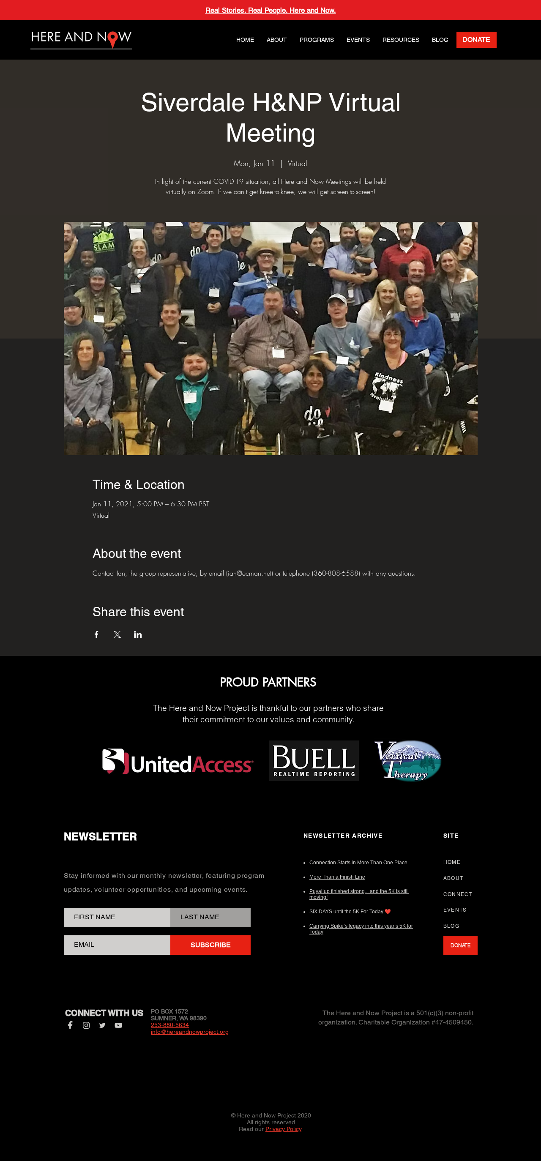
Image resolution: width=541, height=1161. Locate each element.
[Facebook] (70, 1025)
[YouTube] (118, 1025)
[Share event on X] (117, 634)
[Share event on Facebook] (97, 634)
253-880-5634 (170, 1025)
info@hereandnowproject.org (190, 1031)
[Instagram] (86, 1025)
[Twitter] (102, 1025)
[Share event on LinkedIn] (138, 634)
